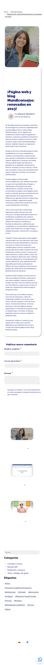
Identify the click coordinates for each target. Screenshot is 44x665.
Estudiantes (24, 243)
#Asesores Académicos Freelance (18, 588)
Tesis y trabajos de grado (18, 573)
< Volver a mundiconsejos (22, 537)
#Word (7, 609)
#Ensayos (18, 601)
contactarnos (18, 287)
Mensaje (8, 373)
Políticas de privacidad (33, 655)
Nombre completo (12, 349)
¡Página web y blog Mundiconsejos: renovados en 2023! (21, 448)
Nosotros (13, 254)
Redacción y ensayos (16, 570)
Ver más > (22, 457)
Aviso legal (21, 655)
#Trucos (31, 605)
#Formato (22, 592)
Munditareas (12, 125)
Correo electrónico (13, 361)
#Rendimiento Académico (15, 605)
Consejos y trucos (14, 564)
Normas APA (12, 567)
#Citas (7, 584)
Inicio (6, 12)
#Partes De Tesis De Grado (25, 596)
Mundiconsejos (16, 12)
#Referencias (10, 592)
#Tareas (8, 601)
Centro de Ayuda (21, 245)
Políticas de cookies (10, 655)
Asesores (34, 243)
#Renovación (33, 592)
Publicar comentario (14, 399)
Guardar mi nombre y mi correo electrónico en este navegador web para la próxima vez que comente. (24, 392)
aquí (15, 311)
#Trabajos (9, 596)
